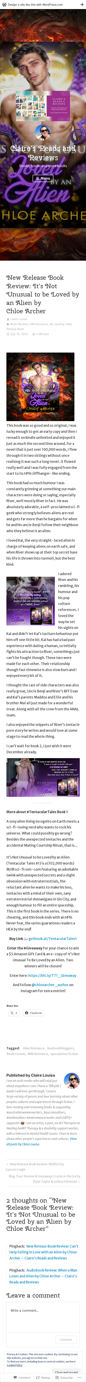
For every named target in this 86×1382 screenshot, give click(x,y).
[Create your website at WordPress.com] (43, 4)
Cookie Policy (14, 1365)
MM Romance (39, 324)
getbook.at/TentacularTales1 (53, 939)
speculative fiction (64, 1054)
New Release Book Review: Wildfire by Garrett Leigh (35, 1167)
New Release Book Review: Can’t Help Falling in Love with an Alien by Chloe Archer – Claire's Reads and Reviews (43, 1252)
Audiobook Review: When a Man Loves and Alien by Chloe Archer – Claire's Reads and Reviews (43, 1276)
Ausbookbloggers (60, 1048)
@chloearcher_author (50, 985)
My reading (57, 324)
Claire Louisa (18, 319)
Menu (45, 178)
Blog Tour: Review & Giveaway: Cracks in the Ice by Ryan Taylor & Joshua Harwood (43, 1178)
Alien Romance (34, 1048)
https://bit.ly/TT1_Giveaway (52, 975)
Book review (15, 1054)
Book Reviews (19, 324)
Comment (66, 1339)
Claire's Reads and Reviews (43, 152)
